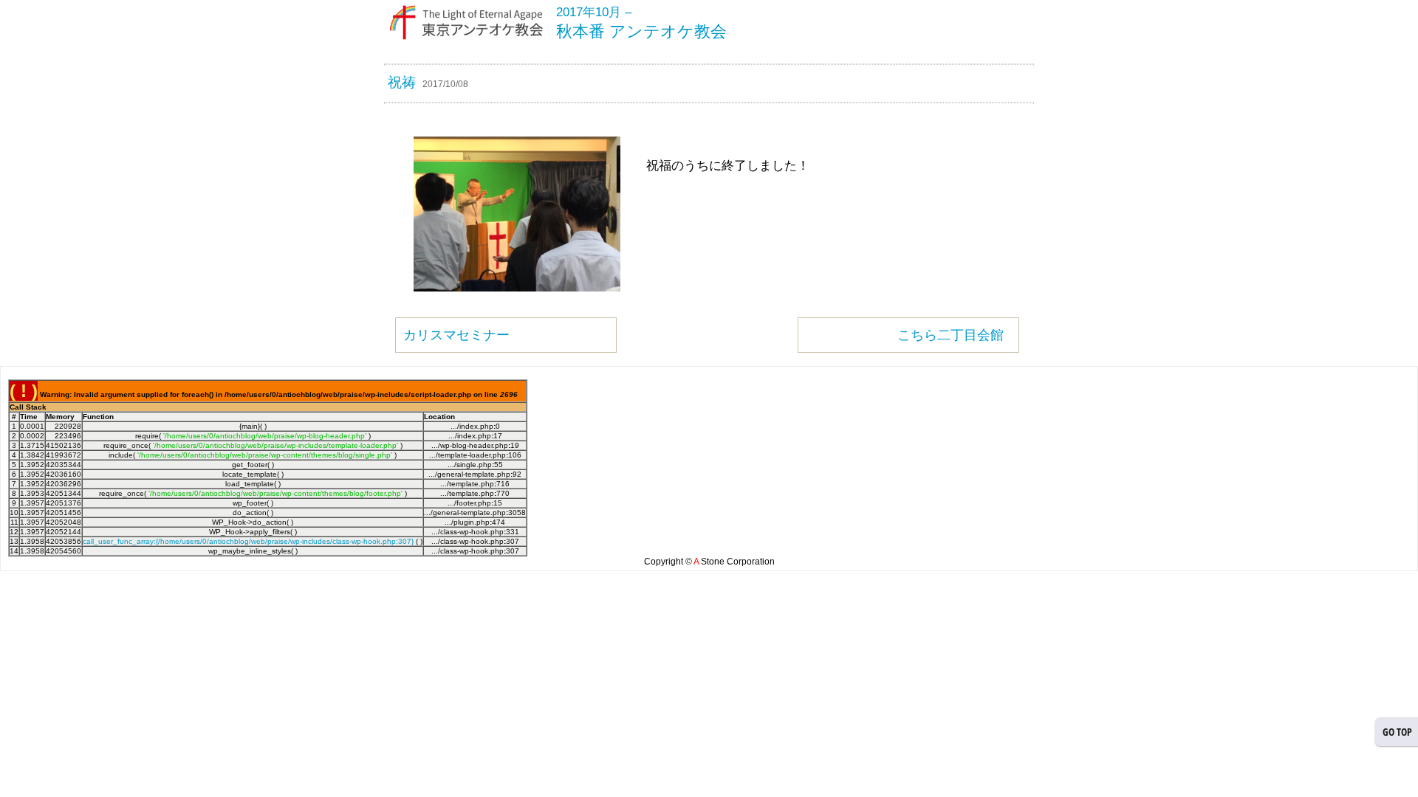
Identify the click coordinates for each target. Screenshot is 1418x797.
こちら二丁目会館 (950, 335)
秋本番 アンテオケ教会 (641, 31)
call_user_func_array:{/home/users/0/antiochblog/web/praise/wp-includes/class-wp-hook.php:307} (248, 541)
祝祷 (402, 82)
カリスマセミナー (456, 335)
